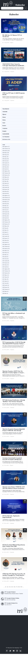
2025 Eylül (5, 169)
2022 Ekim (5, 240)
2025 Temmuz (6, 173)
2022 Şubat (5, 256)
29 (19, 586)
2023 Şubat (5, 232)
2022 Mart (5, 254)
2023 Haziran (6, 224)
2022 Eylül (5, 242)
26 (14, 586)
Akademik (4, 111)
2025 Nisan (5, 179)
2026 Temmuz (6, 148)
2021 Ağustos (6, 268)
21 (5, 586)
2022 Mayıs (5, 250)
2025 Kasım (5, 164)
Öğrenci (4, 114)
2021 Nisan (5, 277)
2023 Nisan (5, 228)
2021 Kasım (5, 262)
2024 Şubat (5, 207)
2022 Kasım (5, 238)
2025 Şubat (5, 183)
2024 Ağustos (6, 195)
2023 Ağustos (6, 220)
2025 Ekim (5, 166)
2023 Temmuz (6, 222)
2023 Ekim (5, 215)
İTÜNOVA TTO (6, 139)
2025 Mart (5, 181)
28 (18, 586)
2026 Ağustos (6, 146)
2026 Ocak (5, 160)
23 (9, 586)
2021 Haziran (6, 273)
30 (21, 586)
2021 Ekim (5, 264)
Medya (4, 120)
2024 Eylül (5, 193)
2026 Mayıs (5, 152)
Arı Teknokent (5, 136)
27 (16, 586)
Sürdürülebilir (5, 133)
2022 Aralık (5, 236)
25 (12, 586)
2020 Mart (5, 293)
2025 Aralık (5, 162)
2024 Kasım (5, 189)
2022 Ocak (5, 258)
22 (7, 586)
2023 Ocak (5, 234)
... (23, 586)
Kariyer (4, 125)
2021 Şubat (5, 281)
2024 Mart (5, 205)
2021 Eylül (5, 266)
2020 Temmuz (5, 289)
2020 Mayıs (5, 291)
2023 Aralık (5, 211)
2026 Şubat (5, 158)
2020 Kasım (5, 287)
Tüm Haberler (5, 108)
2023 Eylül (5, 217)
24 (11, 586)
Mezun (4, 117)
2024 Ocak (5, 209)
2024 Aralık (5, 187)
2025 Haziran (6, 175)
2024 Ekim (5, 191)
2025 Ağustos (6, 171)
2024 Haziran (6, 199)
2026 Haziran (6, 150)
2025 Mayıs (5, 177)
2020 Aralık (5, 285)
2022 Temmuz (5, 246)
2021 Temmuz (6, 271)
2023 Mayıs (5, 226)
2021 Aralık (5, 260)
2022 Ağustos (6, 244)
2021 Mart (5, 279)
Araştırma (4, 128)
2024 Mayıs (5, 201)
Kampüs (4, 131)
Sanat (3, 122)
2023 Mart (5, 230)
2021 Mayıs (5, 275)
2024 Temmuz (6, 197)
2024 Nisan (5, 203)
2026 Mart (5, 156)
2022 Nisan (5, 252)
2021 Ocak (5, 283)
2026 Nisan (5, 154)
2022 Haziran (6, 248)
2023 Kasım (5, 213)
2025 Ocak (5, 185)
